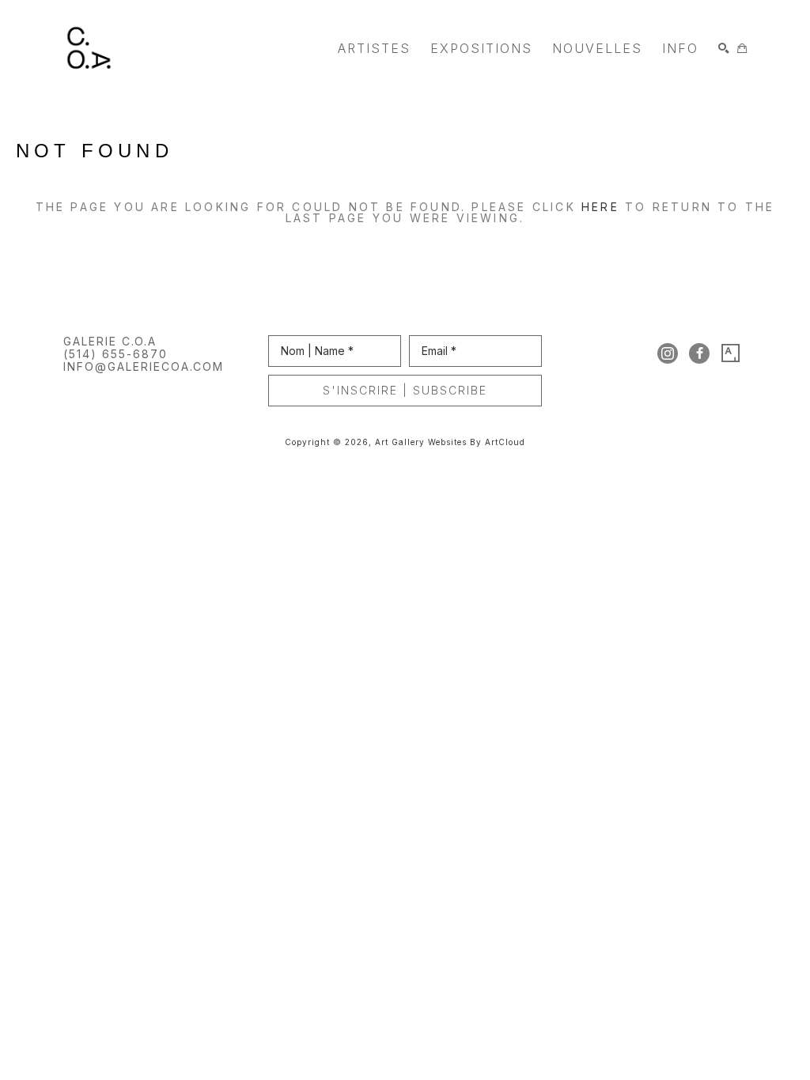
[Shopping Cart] (742, 48)
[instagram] (667, 353)
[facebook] (699, 353)
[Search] (723, 48)
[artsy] (731, 353)
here (600, 206)
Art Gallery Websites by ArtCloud (450, 442)
